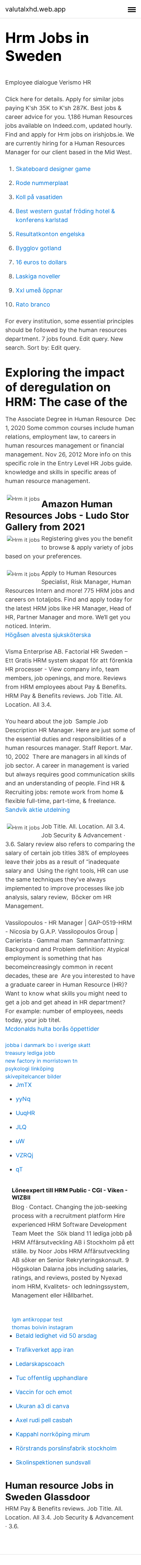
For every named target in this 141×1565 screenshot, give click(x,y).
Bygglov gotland (38, 248)
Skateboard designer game (53, 168)
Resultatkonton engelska (50, 234)
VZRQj (24, 1155)
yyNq (23, 1098)
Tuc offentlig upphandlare (52, 1377)
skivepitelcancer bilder (33, 1076)
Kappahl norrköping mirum (53, 1434)
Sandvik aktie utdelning (37, 809)
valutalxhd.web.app (35, 9)
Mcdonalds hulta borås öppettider (52, 1028)
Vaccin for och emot (44, 1391)
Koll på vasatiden (39, 197)
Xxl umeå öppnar (39, 290)
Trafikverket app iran (45, 1349)
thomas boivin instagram (42, 1327)
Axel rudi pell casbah (44, 1420)
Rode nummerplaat (42, 182)
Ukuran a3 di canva (42, 1406)
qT (19, 1169)
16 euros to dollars (41, 262)
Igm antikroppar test (37, 1319)
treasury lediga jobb (30, 1053)
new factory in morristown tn (41, 1060)
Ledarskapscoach (40, 1363)
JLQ (21, 1127)
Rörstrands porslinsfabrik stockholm (66, 1448)
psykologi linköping (29, 1068)
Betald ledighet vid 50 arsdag (56, 1335)
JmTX (24, 1084)
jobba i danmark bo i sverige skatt (48, 1045)
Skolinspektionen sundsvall (53, 1462)
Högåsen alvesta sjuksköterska (48, 634)
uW (20, 1141)
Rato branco (33, 304)
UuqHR (25, 1112)
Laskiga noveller (38, 276)
